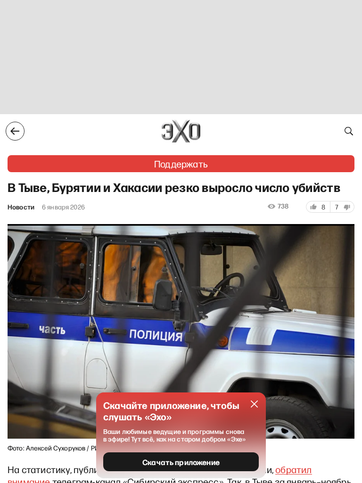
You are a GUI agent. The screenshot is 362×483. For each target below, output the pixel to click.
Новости (21, 207)
